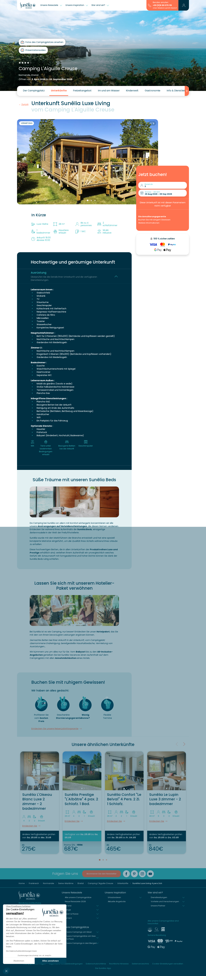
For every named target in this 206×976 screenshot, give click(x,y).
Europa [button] (68, 918)
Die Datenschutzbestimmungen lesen (21, 951)
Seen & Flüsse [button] (71, 914)
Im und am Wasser (109, 90)
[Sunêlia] (27, 5)
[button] (6, 970)
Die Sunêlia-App (103, 968)
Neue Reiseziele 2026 (75, 901)
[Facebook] (126, 873)
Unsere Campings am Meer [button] (78, 932)
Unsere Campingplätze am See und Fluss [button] (80, 937)
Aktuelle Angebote (117, 901)
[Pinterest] (134, 873)
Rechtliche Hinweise (119, 963)
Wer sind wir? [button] (98, 5)
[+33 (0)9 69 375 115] (149, 5)
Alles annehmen (50, 961)
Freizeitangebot (82, 90)
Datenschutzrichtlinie (96, 963)
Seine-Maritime (65, 883)
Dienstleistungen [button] (159, 897)
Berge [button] (68, 909)
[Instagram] (142, 873)
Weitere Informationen (148, 223)
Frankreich (34, 883)
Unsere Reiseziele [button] (49, 5)
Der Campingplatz (34, 90)
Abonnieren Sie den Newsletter (101, 873)
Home (22, 883)
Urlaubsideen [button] (114, 897)
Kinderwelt (132, 90)
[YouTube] (150, 873)
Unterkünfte (59, 90)
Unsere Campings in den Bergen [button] (81, 943)
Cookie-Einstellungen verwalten (167, 963)
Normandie (48, 883)
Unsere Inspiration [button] (75, 5)
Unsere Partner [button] (158, 905)
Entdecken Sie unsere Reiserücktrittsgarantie (54, 728)
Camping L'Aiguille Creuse (100, 883)
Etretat (81, 883)
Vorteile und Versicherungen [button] (165, 901)
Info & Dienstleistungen (180, 90)
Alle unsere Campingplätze (78, 897)
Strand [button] (68, 905)
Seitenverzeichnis (140, 963)
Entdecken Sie (29, 825)
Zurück (25, 104)
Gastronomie (152, 90)
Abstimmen (18, 961)
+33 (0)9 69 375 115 (162, 5)
